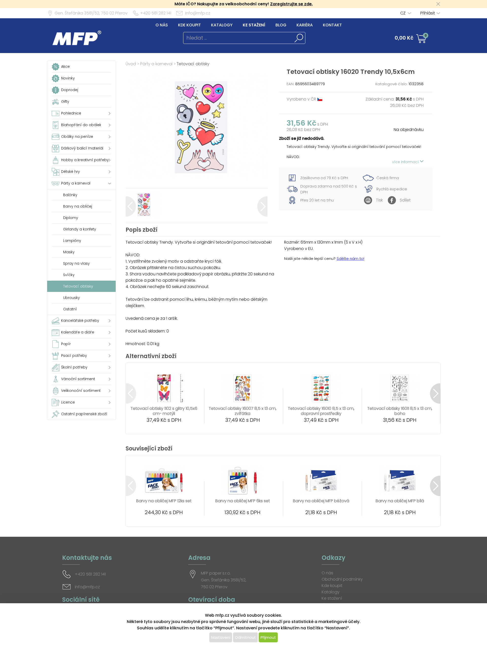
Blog (280, 25)
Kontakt (332, 25)
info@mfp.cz (197, 13)
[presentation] (131, 206)
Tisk (379, 200)
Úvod (131, 64)
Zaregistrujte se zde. (291, 4)
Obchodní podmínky (342, 579)
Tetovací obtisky (193, 64)
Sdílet (405, 200)
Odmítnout (245, 637)
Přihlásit (427, 13)
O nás (161, 25)
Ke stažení (254, 25)
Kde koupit (189, 25)
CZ (403, 13)
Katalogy (222, 25)
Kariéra (305, 25)
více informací (406, 161)
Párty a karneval (156, 64)
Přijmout (268, 637)
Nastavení (220, 637)
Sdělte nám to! (350, 258)
